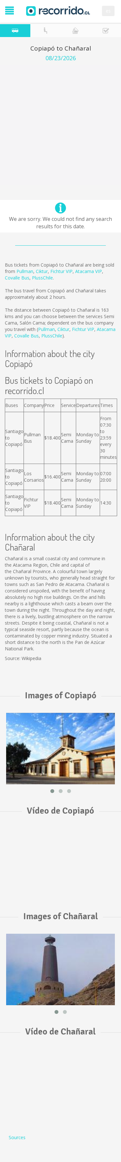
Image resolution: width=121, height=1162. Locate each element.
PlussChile (42, 278)
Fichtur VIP (61, 271)
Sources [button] (17, 1137)
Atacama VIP (88, 271)
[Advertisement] (60, 125)
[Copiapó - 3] (60, 748)
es (108, 11)
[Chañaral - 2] (60, 969)
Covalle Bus (17, 278)
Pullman (24, 271)
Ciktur (42, 271)
